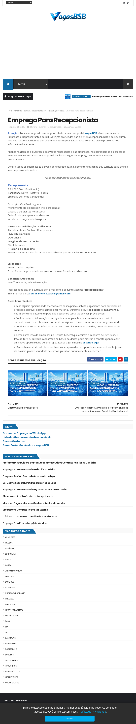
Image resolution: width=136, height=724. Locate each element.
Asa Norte (10, 537)
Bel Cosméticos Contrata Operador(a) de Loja (29, 483)
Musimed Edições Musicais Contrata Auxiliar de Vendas (34, 503)
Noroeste (10, 587)
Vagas (61, 110)
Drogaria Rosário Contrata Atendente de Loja (29, 476)
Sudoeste (9, 654)
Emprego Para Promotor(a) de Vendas (24, 523)
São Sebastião (12, 660)
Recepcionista (38, 110)
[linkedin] (128, 3)
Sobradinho (11, 649)
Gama (8, 559)
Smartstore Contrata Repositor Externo (25, 509)
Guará (8, 565)
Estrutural (10, 554)
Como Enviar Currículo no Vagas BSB (26, 445)
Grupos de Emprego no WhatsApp (24, 433)
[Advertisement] (68, 54)
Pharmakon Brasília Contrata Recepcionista (28, 496)
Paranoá (9, 598)
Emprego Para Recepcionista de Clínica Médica (29, 469)
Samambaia (10, 638)
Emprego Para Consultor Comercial (106, 96)
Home (11, 110)
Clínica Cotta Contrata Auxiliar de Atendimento (30, 516)
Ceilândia (95, 383)
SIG (6, 632)
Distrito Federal (74, 96)
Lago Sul (9, 582)
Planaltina (10, 604)
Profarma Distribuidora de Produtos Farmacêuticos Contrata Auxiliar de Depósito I (50, 462)
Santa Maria (11, 643)
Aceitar (69, 718)
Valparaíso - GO (13, 671)
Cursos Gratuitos (14, 441)
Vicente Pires (11, 677)
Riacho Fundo (12, 615)
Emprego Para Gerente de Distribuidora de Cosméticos (66, 389)
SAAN (7, 621)
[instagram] (124, 3)
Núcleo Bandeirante (15, 593)
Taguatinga (51, 110)
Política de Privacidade (92, 711)
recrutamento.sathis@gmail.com (49, 293)
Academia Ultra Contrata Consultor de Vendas (104, 389)
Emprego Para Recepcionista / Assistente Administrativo (35, 489)
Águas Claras (12, 682)
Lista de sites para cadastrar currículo (27, 437)
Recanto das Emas (14, 610)
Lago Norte (11, 576)
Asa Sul (8, 543)
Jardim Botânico (13, 570)
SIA (6, 626)
